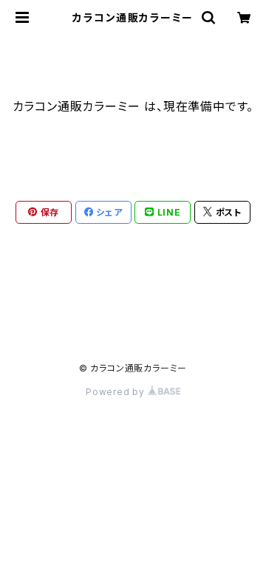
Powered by (117, 391)
